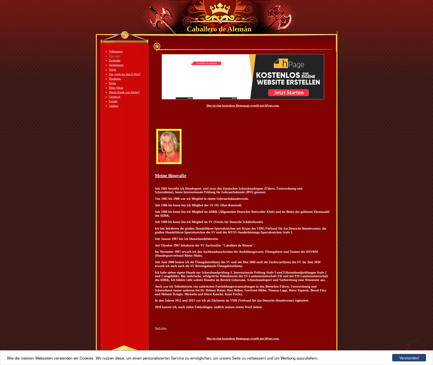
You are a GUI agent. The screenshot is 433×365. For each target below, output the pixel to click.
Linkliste (113, 105)
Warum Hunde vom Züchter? (124, 92)
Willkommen (116, 51)
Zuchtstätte (114, 60)
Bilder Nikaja (116, 87)
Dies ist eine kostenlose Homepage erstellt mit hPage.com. (243, 105)
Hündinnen (115, 78)
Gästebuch (114, 96)
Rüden (112, 83)
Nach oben (160, 328)
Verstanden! (409, 357)
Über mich (114, 56)
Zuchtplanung (116, 65)
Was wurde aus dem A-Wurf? (124, 74)
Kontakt (113, 101)
